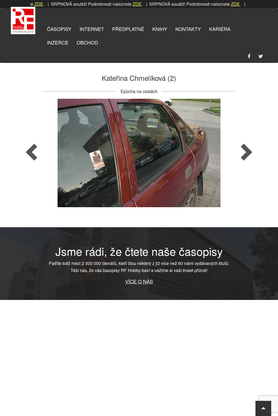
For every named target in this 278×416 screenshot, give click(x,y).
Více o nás (139, 281)
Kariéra (219, 28)
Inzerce (57, 42)
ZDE (128, 4)
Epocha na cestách (139, 91)
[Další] (206, 153)
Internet (92, 28)
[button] (263, 408)
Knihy (159, 28)
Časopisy (59, 28)
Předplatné (128, 28)
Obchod (87, 42)
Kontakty (188, 28)
